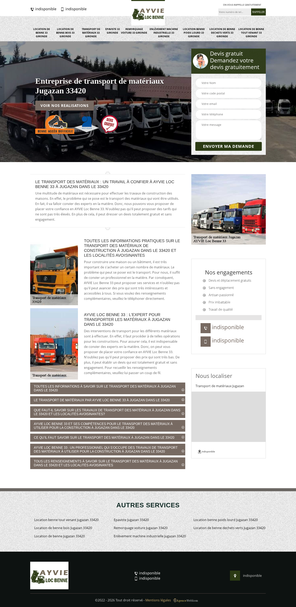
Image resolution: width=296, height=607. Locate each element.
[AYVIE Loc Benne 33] (148, 12)
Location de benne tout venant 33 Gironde (251, 32)
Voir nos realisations (64, 105)
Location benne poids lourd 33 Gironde (194, 32)
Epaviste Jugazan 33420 (131, 520)
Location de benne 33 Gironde (41, 32)
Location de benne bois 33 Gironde (65, 32)
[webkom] (186, 600)
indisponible (45, 8)
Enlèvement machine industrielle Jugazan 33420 (150, 536)
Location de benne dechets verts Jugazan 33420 (229, 528)
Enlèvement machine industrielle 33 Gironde (164, 32)
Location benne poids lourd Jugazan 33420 (226, 520)
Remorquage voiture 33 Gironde (134, 30)
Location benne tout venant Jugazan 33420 (66, 520)
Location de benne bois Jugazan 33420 (63, 528)
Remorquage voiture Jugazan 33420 (141, 528)
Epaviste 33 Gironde (112, 30)
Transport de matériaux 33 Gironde (91, 32)
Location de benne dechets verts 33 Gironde (222, 32)
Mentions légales (158, 600)
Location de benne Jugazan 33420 (59, 536)
